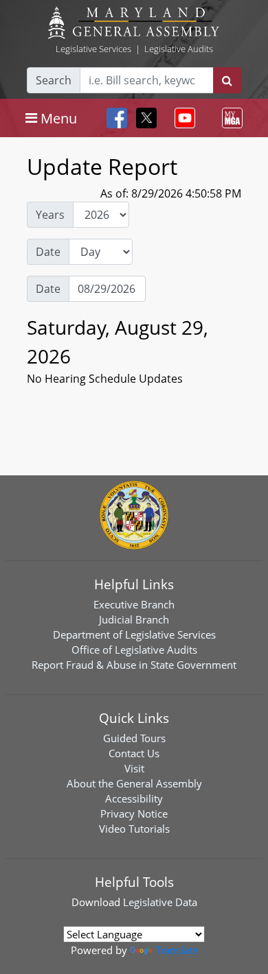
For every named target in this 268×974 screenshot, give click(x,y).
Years (50, 214)
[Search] (227, 80)
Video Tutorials (134, 828)
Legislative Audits (178, 49)
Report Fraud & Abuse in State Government (134, 665)
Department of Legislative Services (134, 634)
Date (48, 251)
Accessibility (134, 798)
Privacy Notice (134, 813)
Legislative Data (160, 902)
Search (53, 80)
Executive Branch (134, 604)
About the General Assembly (134, 783)
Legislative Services (93, 49)
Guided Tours (134, 738)
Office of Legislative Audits (134, 649)
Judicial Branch (134, 619)
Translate (176, 950)
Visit (134, 768)
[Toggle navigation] (182, 118)
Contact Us (134, 753)
